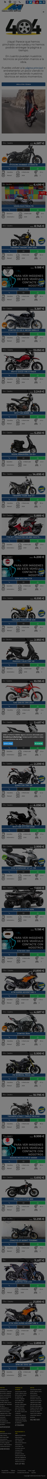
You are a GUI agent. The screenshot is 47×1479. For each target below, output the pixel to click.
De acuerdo (38, 744)
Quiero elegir (8, 744)
